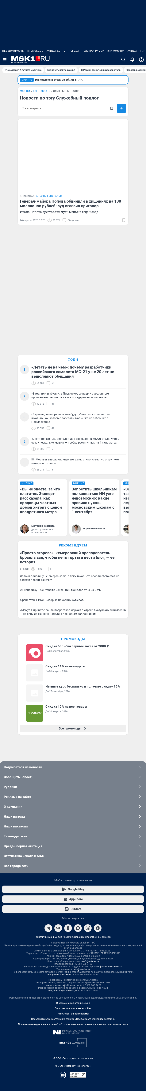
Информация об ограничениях (73, 1003)
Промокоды (35, 51)
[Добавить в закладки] (123, 220)
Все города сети (16, 866)
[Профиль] (141, 59)
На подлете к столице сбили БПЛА (59, 79)
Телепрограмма (93, 51)
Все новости (42, 91)
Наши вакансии (16, 826)
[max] (78, 928)
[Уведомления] (132, 59)
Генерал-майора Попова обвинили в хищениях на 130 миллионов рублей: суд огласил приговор (70, 203)
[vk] (58, 928)
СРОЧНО (27, 80)
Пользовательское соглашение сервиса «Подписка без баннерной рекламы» (73, 1019)
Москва (25, 91)
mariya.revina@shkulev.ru (61, 974)
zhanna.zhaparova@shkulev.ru (60, 985)
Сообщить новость (18, 777)
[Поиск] (123, 59)
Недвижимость (13, 51)
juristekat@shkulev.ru (111, 966)
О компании (13, 806)
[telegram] (48, 928)
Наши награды (15, 816)
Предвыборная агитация (23, 846)
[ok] (68, 928)
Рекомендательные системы (73, 1013)
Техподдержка (15, 836)
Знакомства (116, 51)
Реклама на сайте (17, 797)
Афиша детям (56, 51)
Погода (74, 51)
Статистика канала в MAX (24, 856)
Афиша (132, 51)
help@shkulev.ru (81, 969)
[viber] (88, 928)
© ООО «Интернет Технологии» (73, 1065)
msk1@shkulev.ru (90, 961)
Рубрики (10, 787)
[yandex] (98, 928)
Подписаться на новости (23, 767)
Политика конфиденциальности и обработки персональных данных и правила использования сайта (73, 1024)
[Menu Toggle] (4, 59)
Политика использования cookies (73, 1008)
